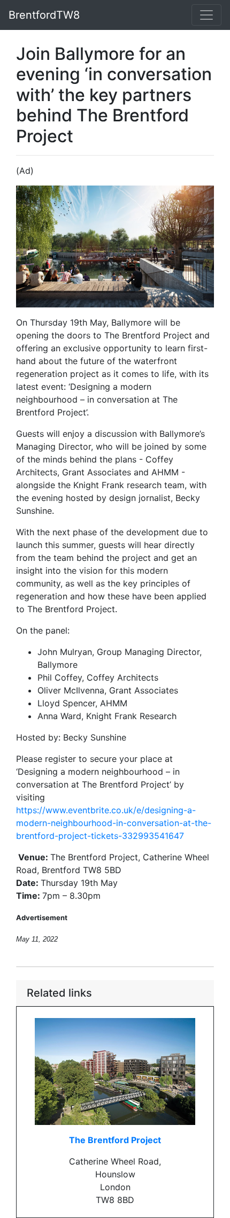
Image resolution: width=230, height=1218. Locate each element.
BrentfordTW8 (44, 15)
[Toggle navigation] (206, 15)
